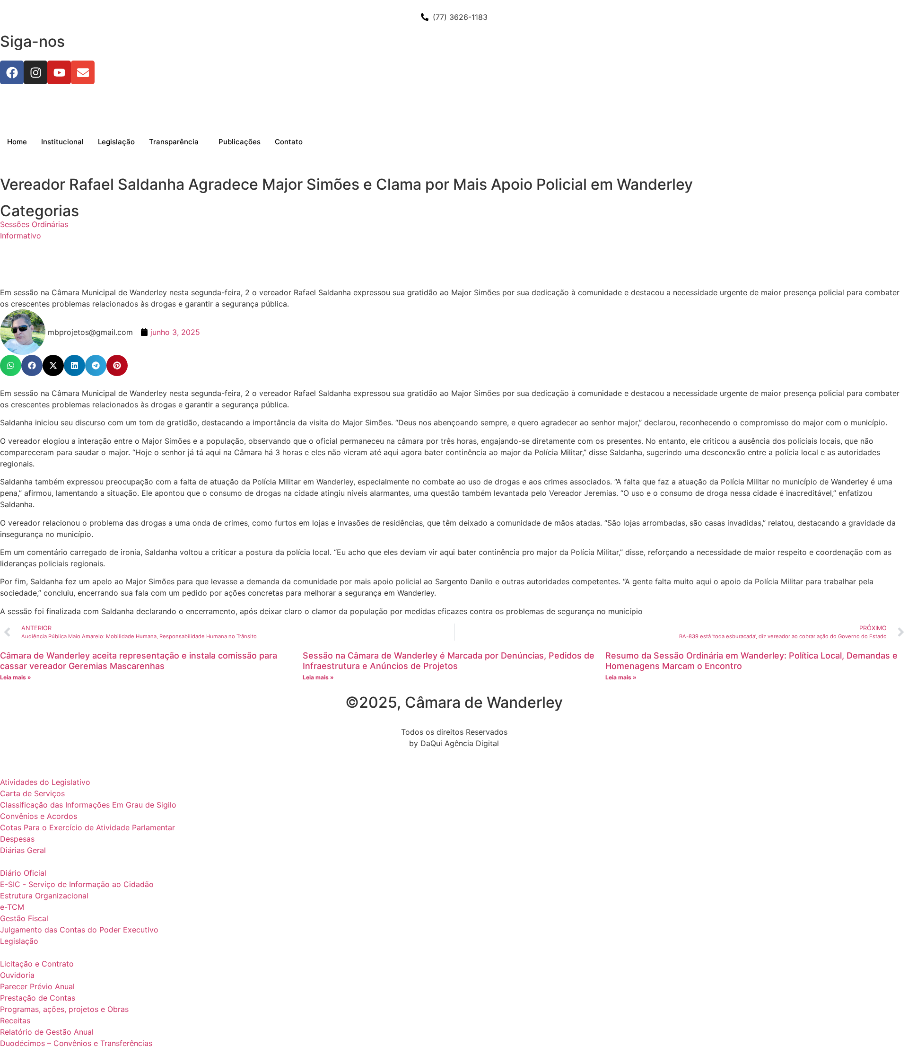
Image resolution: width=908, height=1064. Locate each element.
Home (17, 141)
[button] (10, 365)
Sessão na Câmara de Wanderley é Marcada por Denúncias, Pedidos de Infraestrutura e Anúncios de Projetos (448, 661)
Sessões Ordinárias (34, 224)
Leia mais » (15, 677)
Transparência (174, 141)
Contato (289, 141)
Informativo (20, 235)
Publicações (239, 141)
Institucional (62, 141)
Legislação (116, 141)
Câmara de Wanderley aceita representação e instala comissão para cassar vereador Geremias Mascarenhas (138, 661)
